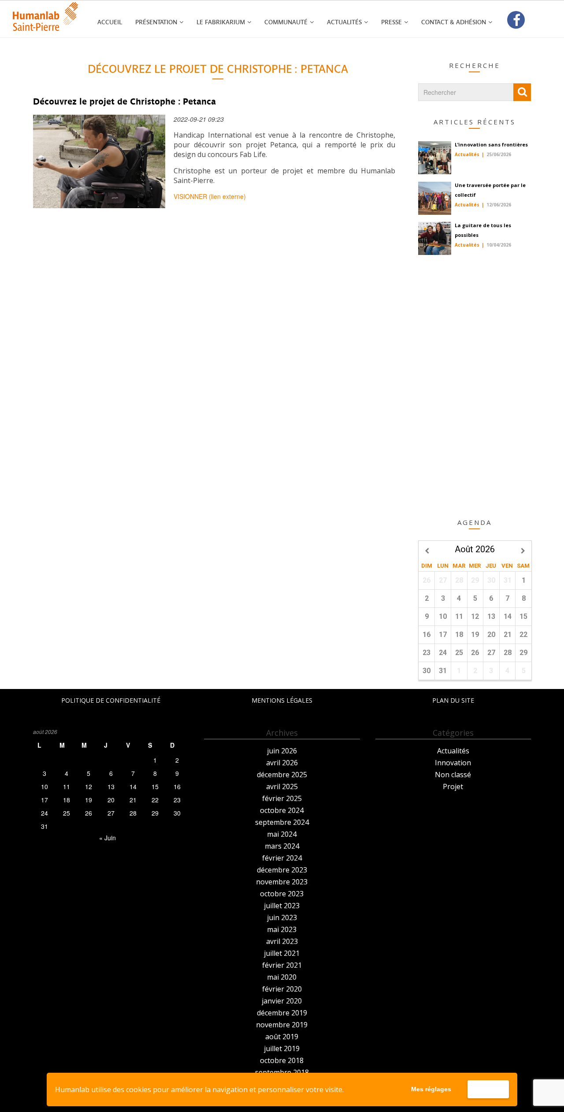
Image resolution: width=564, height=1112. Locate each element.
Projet (453, 786)
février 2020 (282, 989)
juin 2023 (282, 917)
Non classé (453, 774)
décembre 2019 (282, 1013)
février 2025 (282, 798)
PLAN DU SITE (453, 700)
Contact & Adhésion (453, 22)
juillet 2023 (282, 905)
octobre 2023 (282, 894)
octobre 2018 (282, 1060)
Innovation (453, 763)
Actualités (344, 22)
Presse (391, 22)
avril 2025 (282, 786)
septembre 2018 (282, 1072)
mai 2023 (282, 929)
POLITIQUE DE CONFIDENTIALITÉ (110, 700)
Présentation (156, 22)
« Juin (107, 837)
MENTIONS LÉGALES (282, 700)
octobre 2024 (282, 810)
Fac (516, 20)
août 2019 (281, 1036)
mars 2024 (282, 846)
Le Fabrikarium (221, 22)
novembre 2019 (282, 1025)
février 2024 (282, 858)
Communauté (286, 22)
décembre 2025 (282, 774)
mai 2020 (282, 977)
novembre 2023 (282, 882)
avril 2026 (282, 763)
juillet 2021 (282, 953)
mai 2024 (282, 834)
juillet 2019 (282, 1048)
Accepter (488, 1089)
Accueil (109, 22)
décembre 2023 (282, 870)
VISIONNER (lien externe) (210, 196)
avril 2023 (282, 941)
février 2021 (282, 965)
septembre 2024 (282, 822)
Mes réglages (431, 1089)
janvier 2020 (282, 1001)
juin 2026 (282, 751)
